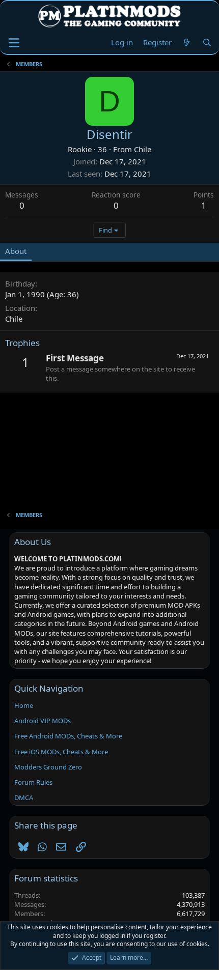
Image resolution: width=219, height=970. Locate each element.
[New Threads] (187, 42)
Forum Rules (33, 782)
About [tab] (15, 251)
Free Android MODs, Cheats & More (68, 735)
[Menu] (14, 43)
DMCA (23, 797)
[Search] (207, 42)
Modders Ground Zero (48, 767)
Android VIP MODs (42, 720)
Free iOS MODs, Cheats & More (61, 751)
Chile (142, 149)
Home (23, 705)
